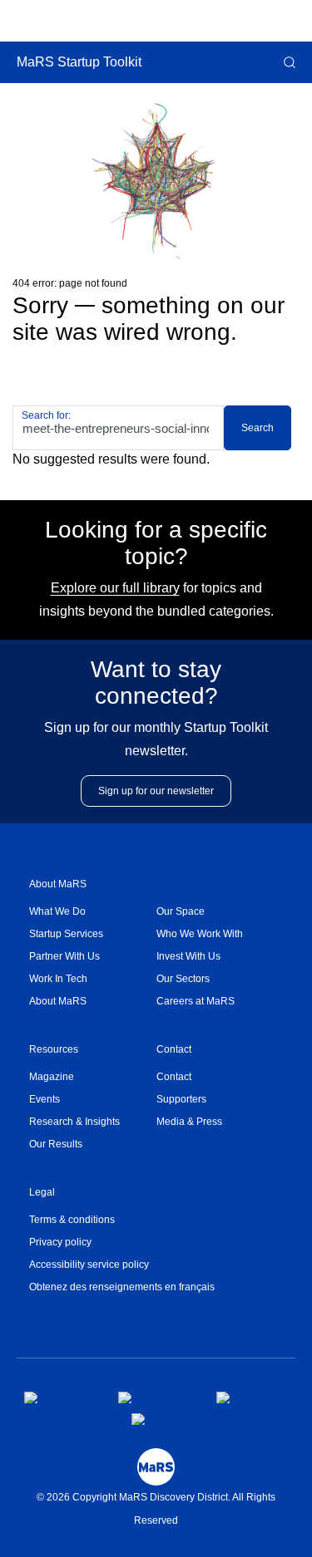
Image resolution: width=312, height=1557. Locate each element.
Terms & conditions (72, 1219)
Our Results (55, 1144)
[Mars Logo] (156, 1467)
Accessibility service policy (89, 1264)
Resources (53, 1049)
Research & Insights (74, 1121)
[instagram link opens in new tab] (154, 1397)
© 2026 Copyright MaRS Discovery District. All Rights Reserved (156, 1508)
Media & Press (189, 1121)
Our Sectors (183, 979)
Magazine (51, 1077)
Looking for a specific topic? (156, 543)
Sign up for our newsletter (156, 791)
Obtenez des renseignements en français (122, 1287)
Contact (173, 1049)
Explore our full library (115, 588)
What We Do (57, 911)
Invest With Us (188, 956)
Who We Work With (199, 934)
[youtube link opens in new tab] (161, 1419)
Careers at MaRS (195, 1001)
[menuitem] (92, 912)
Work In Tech (58, 979)
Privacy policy (60, 1242)
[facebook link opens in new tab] (58, 1397)
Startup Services (66, 934)
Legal (42, 1192)
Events (44, 1099)
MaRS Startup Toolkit (79, 62)
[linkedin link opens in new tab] (246, 1397)
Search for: (46, 415)
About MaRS (58, 884)
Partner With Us (64, 956)
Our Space (180, 911)
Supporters (181, 1099)
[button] (287, 62)
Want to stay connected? (156, 682)
